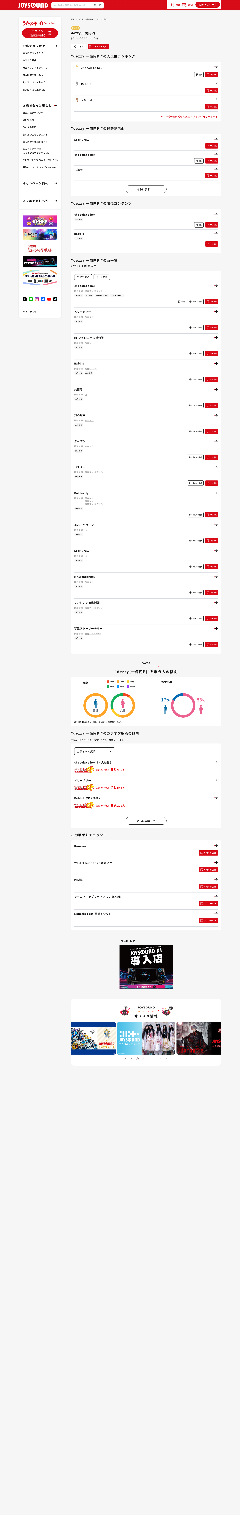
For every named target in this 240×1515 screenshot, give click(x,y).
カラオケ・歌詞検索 (85, 19)
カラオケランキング (33, 53)
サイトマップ (29, 312)
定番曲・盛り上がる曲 (34, 89)
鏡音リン (89, 498)
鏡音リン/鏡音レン (94, 290)
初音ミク (89, 316)
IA (86, 394)
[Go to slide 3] (137, 1058)
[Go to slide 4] (143, 1058)
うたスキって (50, 23)
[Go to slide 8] (166, 1058)
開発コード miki (93, 633)
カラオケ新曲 (29, 60)
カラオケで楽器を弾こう (35, 141)
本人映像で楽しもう (33, 75)
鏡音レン (89, 501)
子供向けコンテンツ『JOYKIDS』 (40, 167)
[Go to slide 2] (131, 1058)
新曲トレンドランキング (35, 67)
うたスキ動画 (29, 127)
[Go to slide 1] (125, 1058)
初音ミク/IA (91, 368)
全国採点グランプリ (33, 112)
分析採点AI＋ (29, 119)
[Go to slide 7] (160, 1058)
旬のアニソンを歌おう (34, 82)
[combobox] (102, 277)
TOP (72, 19)
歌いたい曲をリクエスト (35, 134)
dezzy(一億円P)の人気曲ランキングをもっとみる (189, 116)
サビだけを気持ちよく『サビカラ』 (41, 160)
